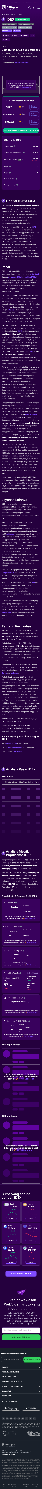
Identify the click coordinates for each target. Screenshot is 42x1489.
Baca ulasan (34, 107)
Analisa (11, 1218)
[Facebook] (15, 1418)
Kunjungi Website (33, 973)
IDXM (31, 351)
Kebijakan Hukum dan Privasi (14, 1485)
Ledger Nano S (8, 572)
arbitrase (10, 534)
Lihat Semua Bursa (21, 1273)
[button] (33, 8)
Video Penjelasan (15, 747)
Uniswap (14, 673)
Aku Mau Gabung (21, 1337)
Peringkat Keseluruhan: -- (9, 24)
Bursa (14, 14)
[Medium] (22, 1418)
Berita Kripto (11, 743)
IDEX (20, 331)
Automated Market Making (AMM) (23, 277)
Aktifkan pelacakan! (22, 62)
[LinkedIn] (18, 1418)
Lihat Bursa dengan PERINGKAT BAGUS (19, 130)
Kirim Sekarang (30, 918)
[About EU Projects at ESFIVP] (10, 1432)
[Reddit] (30, 1418)
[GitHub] (34, 1418)
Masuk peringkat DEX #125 (26, 24)
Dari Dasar (17, 751)
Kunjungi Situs (21, 19)
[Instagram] (26, 1418)
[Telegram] (7, 1418)
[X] (3, 1418)
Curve (4, 673)
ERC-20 (11, 310)
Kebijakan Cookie (26, 1485)
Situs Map (4, 1485)
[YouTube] (11, 1418)
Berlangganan (32, 1360)
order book (34, 274)
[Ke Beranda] (3, 14)
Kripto (8, 14)
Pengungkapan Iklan (36, 1485)
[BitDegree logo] (8, 1445)
